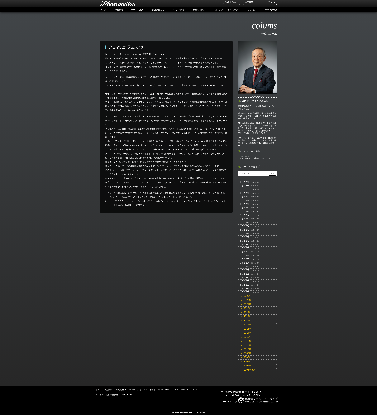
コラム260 (244, 277)
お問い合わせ (270, 10)
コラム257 (244, 288)
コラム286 (244, 182)
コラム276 (244, 219)
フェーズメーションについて (226, 10)
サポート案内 (137, 10)
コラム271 (244, 237)
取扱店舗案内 (158, 10)
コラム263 (244, 266)
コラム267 (244, 252)
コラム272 (244, 233)
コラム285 (244, 185)
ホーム (103, 10)
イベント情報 (178, 10)
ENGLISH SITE (127, 394)
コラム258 (244, 285)
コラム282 (244, 197)
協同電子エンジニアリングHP (258, 2)
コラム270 (244, 241)
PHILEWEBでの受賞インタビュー (255, 158)
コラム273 (244, 230)
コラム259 (244, 281)
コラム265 (244, 259)
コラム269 (244, 244)
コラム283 (244, 193)
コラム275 (244, 222)
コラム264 (244, 263)
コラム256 (244, 292)
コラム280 (244, 204)
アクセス (252, 10)
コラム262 (244, 270)
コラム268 (244, 248)
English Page (230, 2)
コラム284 (244, 189)
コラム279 (244, 208)
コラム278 (244, 211)
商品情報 (119, 10)
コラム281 (244, 200)
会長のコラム (199, 10)
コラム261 (244, 274)
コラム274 (244, 226)
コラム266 (244, 255)
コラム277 (244, 215)
